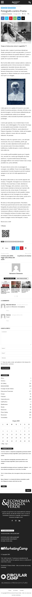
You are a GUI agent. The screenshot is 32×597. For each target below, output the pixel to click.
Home (2, 6)
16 (29, 434)
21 (20, 437)
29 (24, 441)
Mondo (2, 407)
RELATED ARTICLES (9, 278)
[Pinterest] (11, 18)
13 (16, 434)
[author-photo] (16, 267)
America (3, 380)
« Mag (2, 443)
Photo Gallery (11, 7)
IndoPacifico (4, 401)
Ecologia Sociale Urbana (7, 388)
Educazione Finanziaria (7, 391)
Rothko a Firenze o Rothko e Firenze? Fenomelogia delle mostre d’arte (15, 290)
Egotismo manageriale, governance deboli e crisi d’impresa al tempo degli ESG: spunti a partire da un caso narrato (16, 453)
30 (29, 441)
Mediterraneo (4, 404)
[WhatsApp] (15, 18)
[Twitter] (7, 18)
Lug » (6, 443)
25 (7, 441)
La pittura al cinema (24, 256)
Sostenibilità (4, 417)
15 (24, 434)
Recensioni (4, 415)
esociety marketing (16, 595)
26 (11, 441)
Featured (3, 396)
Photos (17, 241)
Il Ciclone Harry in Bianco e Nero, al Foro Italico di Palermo (26, 290)
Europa (3, 394)
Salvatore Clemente (7, 14)
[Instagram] (16, 520)
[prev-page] (15, 296)
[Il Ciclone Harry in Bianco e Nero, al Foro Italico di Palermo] (26, 284)
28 (20, 441)
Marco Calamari (4, 479)
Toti (2, 459)
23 (29, 437)
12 (11, 434)
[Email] (23, 18)
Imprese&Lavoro (4, 287)
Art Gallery (7, 6)
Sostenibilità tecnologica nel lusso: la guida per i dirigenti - (15, 467)
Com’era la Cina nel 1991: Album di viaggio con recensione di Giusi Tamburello (5, 291)
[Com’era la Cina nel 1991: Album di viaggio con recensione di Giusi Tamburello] (5, 284)
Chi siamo (15, 590)
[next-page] (17, 296)
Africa (2, 378)
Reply (7, 310)
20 (16, 437)
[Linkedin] (19, 18)
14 (20, 434)
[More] (26, 248)
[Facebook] (2, 18)
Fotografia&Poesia (9, 241)
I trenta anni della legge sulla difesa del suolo (8, 257)
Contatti (22, 590)
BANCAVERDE (5, 386)
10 (3, 434)
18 (7, 437)
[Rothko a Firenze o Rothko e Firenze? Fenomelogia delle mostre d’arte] (16, 284)
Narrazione (3, 409)
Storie (21, 241)
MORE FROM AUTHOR (22, 278)
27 (16, 441)
